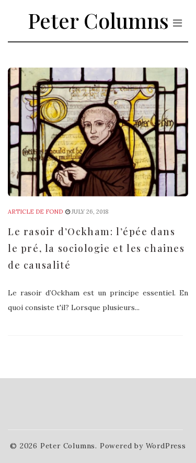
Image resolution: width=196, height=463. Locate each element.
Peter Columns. (68, 445)
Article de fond (35, 211)
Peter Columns (98, 20)
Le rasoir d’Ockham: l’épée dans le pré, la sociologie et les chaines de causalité (96, 248)
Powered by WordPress (143, 445)
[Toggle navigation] (177, 23)
